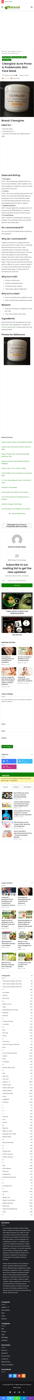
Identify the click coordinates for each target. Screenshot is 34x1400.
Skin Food (5, 1171)
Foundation (6, 1061)
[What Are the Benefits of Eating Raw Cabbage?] (9, 957)
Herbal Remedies (8, 1093)
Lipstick (5, 1122)
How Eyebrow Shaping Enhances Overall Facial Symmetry (8, 659)
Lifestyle (5, 1116)
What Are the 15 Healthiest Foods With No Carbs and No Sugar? (8, 923)
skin (12, 131)
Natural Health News (9, 75)
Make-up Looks (7, 1131)
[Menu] (2, 8)
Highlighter (6, 1099)
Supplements (7, 1174)
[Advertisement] (17, 29)
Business (5, 1015)
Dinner (5, 1036)
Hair (4, 1073)
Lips (4, 1119)
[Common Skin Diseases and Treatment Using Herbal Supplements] (7, 804)
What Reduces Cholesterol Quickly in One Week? (8, 943)
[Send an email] (16, 75)
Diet (4, 1030)
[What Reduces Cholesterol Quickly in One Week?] (9, 936)
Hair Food (5, 1079)
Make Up (5, 1128)
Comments (27, 787)
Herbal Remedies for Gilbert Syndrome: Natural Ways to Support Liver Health (25, 923)
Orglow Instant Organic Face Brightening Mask (17, 442)
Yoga (4, 1211)
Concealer (6, 1024)
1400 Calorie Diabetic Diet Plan (12, 984)
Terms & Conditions (7, 1364)
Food (4, 1059)
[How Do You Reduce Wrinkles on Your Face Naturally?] (25, 651)
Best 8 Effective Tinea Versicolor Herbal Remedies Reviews (21, 795)
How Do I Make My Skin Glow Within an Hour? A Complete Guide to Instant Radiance (8, 680)
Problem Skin (15, 53)
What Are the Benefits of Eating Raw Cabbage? (8, 964)
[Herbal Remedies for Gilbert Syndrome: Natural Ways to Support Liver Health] (25, 915)
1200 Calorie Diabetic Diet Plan (12, 981)
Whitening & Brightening (10, 1209)
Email (4, 731)
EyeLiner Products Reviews (11, 1044)
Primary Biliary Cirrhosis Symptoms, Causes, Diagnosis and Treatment (23, 813)
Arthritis (5, 995)
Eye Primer (6, 1041)
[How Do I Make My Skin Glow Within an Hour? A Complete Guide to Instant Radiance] (9, 671)
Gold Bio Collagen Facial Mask (12, 504)
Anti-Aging (6, 992)
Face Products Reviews (10, 1053)
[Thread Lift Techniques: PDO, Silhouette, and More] (25, 671)
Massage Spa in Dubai (9, 1134)
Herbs (4, 1096)
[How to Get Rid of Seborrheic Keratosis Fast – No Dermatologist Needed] (7, 833)
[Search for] (32, 8)
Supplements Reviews (9, 1177)
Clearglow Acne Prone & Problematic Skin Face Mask (17, 525)
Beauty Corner (7, 1004)
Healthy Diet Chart (8, 1087)
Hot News (6, 1102)
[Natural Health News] (12, 7)
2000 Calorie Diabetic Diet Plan (12, 986)
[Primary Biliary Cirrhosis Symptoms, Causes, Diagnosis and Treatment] (7, 815)
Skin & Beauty (12, 51)
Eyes (4, 1047)
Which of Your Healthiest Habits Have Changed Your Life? (25, 944)
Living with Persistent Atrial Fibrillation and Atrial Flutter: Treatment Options (8, 901)
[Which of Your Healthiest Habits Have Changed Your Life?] (25, 936)
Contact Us (4, 1359)
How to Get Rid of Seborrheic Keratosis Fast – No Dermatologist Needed (23, 834)
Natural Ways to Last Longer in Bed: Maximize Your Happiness (22, 824)
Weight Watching (8, 1203)
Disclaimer (4, 1353)
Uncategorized (7, 1186)
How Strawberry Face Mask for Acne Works (16, 509)
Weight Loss (6, 1197)
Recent (16, 787)
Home (5, 51)
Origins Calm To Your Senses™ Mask (14, 468)
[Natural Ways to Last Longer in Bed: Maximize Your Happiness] (7, 824)
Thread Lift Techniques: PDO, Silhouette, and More (25, 679)
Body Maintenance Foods (10, 1010)
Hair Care (5, 1076)
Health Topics (7, 1085)
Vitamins (5, 1191)
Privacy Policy (5, 1356)
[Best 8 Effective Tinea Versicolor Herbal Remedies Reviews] (7, 795)
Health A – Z (6, 1082)
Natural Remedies (8, 1142)
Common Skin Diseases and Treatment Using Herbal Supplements (22, 804)
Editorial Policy (5, 1361)
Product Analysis (16, 57)
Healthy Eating (7, 1090)
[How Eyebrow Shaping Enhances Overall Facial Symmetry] (9, 651)
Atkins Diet (6, 998)
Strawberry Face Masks (9, 487)
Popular (5, 787)
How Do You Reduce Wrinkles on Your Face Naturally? (24, 658)
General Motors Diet (9, 1067)
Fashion (5, 1056)
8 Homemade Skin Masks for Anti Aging (15, 492)
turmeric (4, 327)
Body (4, 1007)
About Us (4, 1350)
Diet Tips (5, 1033)
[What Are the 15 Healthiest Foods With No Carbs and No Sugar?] (9, 915)
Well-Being (6, 1206)
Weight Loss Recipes (9, 1200)
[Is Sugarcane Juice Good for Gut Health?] (25, 957)
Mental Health (7, 1136)
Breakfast (5, 1012)
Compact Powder (8, 1021)
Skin (9, 53)
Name (4, 724)
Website (4, 738)
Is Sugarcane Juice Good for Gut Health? (24, 964)
